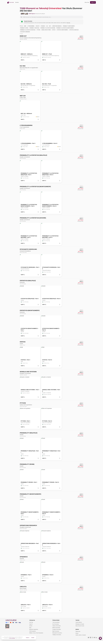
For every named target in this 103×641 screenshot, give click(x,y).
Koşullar (68, 22)
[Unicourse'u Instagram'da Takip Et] (92, 637)
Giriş (87, 2)
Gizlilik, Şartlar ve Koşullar (81, 634)
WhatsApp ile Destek (80, 624)
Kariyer (77, 633)
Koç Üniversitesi (55, 624)
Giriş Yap (31, 622)
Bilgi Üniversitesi (55, 631)
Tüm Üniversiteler (56, 622)
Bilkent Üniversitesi (56, 627)
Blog (30, 627)
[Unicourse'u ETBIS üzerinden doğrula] (7, 626)
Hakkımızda (78, 631)
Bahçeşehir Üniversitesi (57, 632)
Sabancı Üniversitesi (56, 625)
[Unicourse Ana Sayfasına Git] (11, 2)
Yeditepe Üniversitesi (56, 634)
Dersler (17, 2)
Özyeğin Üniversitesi (56, 629)
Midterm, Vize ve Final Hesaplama (36, 632)
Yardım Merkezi (79, 622)
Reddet (32, 637)
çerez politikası (12, 638)
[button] (25, 26)
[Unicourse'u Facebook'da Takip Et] (90, 637)
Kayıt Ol (30, 624)
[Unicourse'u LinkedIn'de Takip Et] (96, 637)
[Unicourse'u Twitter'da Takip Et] (88, 637)
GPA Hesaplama (32, 631)
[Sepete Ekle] (38, 60)
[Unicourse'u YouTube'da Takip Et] (94, 637)
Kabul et (27, 637)
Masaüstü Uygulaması (33, 629)
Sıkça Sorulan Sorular (80, 625)
